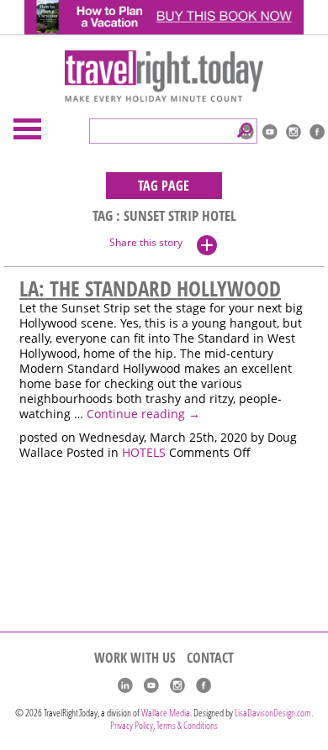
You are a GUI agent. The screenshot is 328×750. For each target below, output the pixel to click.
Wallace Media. (166, 712)
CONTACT (210, 657)
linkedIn (125, 685)
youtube (270, 131)
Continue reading (143, 414)
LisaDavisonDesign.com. (274, 712)
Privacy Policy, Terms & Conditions (164, 725)
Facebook (317, 131)
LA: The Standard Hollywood (150, 288)
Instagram (293, 131)
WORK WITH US (135, 657)
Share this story (146, 242)
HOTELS (144, 453)
